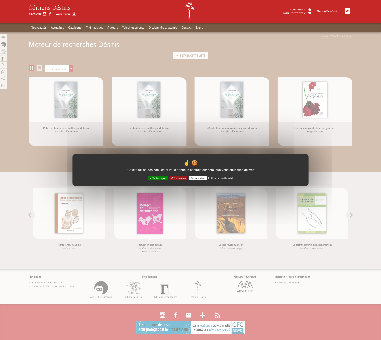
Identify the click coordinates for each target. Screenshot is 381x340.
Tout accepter (159, 178)
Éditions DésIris (50, 8)
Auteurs (112, 27)
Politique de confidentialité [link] (220, 178)
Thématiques (94, 27)
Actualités (57, 27)
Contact (187, 27)
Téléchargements (133, 27)
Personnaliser (197, 178)
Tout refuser (179, 178)
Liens (199, 27)
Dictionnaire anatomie (163, 27)
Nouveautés (38, 27)
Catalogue (74, 27)
